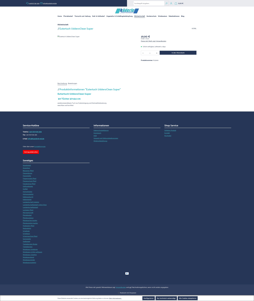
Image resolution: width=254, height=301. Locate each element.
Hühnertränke (27, 191)
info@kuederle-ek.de (50, 3)
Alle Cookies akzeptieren (187, 298)
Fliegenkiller (27, 175)
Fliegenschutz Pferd (29, 181)
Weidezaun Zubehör (30, 254)
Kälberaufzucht (28, 196)
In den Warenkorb (178, 52)
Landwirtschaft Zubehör (31, 202)
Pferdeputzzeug (28, 217)
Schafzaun (26, 233)
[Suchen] (166, 3)
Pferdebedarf (27, 215)
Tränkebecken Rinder (30, 244)
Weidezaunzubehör (29, 262)
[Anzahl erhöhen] (157, 53)
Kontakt (167, 132)
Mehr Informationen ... (115, 298)
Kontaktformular (39, 146)
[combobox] (148, 3)
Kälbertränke (27, 199)
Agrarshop (26, 167)
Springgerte (27, 238)
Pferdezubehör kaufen (30, 223)
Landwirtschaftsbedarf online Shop (35, 204)
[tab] (62, 83)
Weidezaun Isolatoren (30, 249)
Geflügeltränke (28, 186)
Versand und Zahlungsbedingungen (106, 138)
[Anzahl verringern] (143, 53)
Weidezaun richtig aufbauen (32, 251)
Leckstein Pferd (28, 210)
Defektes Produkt (170, 130)
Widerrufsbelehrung (100, 140)
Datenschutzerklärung (101, 130)
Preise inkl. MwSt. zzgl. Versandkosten (153, 41)
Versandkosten (121, 287)
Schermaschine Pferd (30, 236)
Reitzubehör (27, 228)
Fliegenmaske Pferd (29, 178)
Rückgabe (167, 135)
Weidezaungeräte (29, 259)
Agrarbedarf (27, 165)
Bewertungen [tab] (72, 83)
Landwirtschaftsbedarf (30, 207)
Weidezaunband (28, 257)
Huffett (25, 188)
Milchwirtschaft (28, 212)
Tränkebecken (27, 246)
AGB (95, 135)
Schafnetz (26, 231)
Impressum (97, 132)
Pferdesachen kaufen (30, 220)
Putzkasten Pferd (28, 225)
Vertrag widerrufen (31, 151)
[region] (97, 56)
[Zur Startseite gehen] (127, 11)
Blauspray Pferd (28, 170)
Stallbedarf (26, 241)
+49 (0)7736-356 (35, 132)
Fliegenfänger (27, 173)
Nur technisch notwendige (166, 298)
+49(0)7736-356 (34, 3)
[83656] (97, 56)
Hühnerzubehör (28, 194)
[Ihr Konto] (171, 3)
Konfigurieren (148, 298)
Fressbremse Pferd (29, 183)
